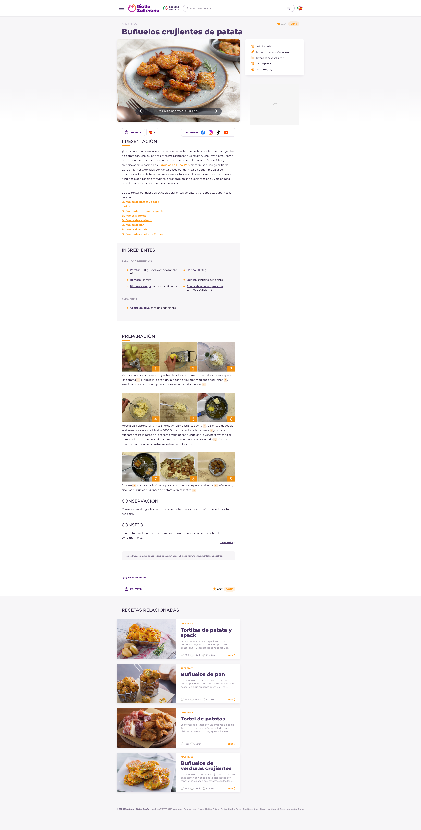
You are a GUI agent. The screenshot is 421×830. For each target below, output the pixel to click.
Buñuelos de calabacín (137, 220)
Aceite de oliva (140, 307)
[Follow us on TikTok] (218, 132)
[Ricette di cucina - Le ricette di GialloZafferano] (300, 8)
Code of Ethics (278, 809)
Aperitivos (129, 23)
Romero (135, 279)
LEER (230, 655)
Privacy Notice (204, 809)
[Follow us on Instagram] (211, 132)
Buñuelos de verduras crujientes (143, 211)
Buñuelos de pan (133, 224)
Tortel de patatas (203, 718)
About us (177, 809)
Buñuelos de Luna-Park (174, 165)
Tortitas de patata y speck (206, 632)
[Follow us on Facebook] (203, 132)
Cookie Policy (235, 809)
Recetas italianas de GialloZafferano (154, 8)
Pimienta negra (140, 286)
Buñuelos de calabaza (136, 229)
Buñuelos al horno (134, 215)
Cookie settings (250, 809)
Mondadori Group (295, 809)
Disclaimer (265, 809)
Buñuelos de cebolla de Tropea (142, 234)
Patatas (135, 270)
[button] (224, 542)
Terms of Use (190, 809)
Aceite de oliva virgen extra (205, 286)
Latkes (126, 206)
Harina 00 (193, 270)
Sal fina (192, 279)
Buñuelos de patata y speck (140, 201)
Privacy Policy (220, 809)
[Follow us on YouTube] (226, 132)
